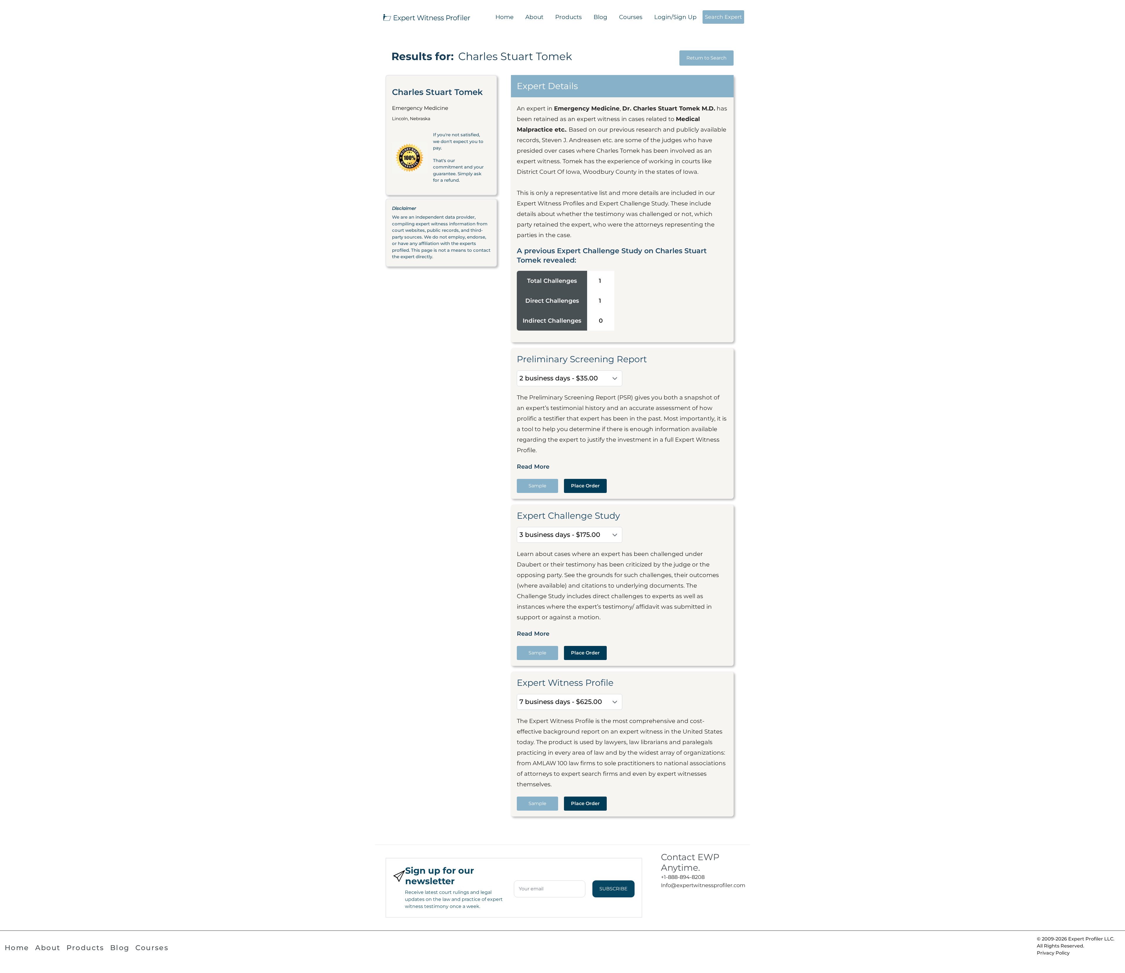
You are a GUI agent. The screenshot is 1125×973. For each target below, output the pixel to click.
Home (504, 17)
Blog (600, 17)
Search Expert (723, 17)
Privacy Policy (1053, 953)
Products (568, 17)
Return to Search (706, 58)
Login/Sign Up (675, 17)
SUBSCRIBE (613, 889)
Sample (537, 486)
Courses (630, 17)
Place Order (585, 486)
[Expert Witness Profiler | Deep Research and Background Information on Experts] (426, 17)
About (534, 17)
